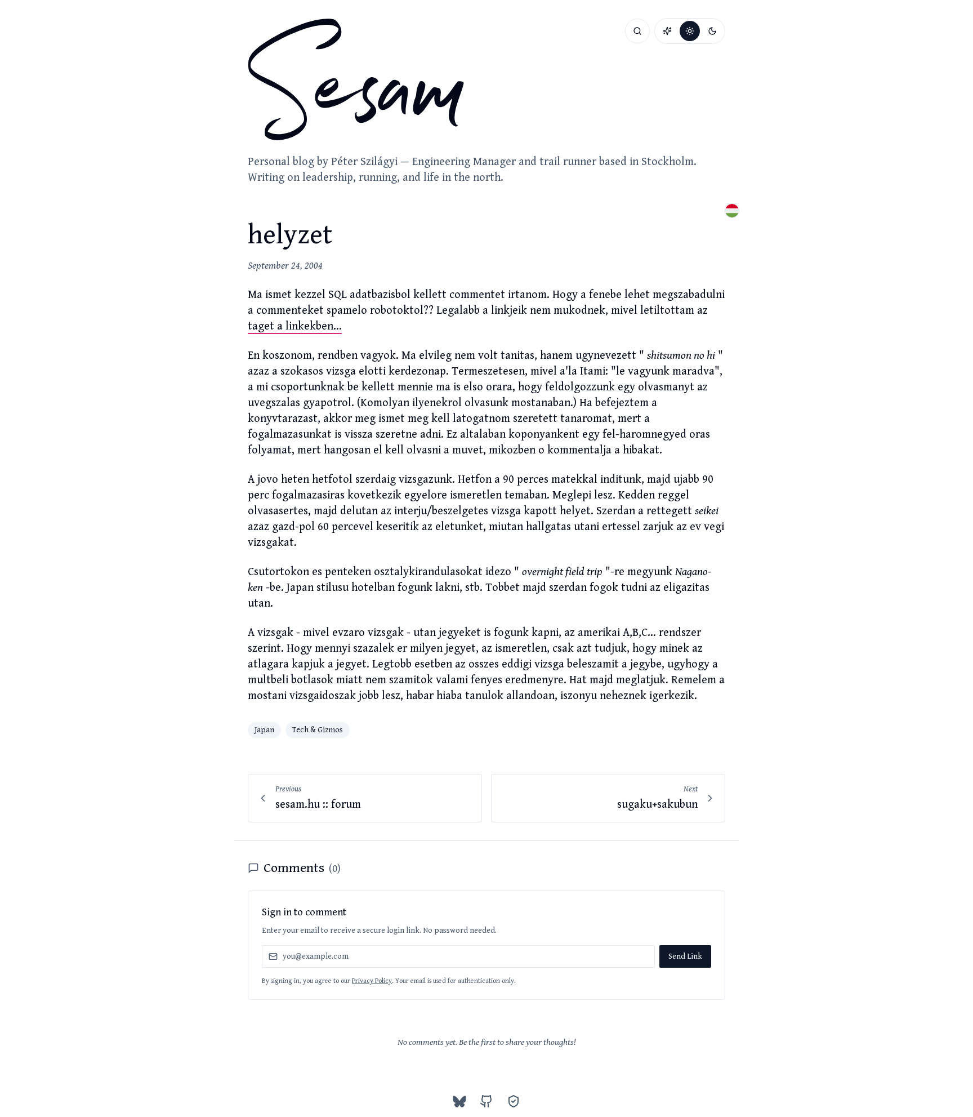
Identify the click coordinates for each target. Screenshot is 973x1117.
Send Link (685, 956)
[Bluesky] (459, 1101)
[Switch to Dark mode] (712, 31)
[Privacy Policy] (513, 1101)
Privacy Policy (372, 981)
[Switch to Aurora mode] (667, 31)
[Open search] (637, 31)
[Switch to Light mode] (690, 31)
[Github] (486, 1101)
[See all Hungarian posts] (732, 210)
